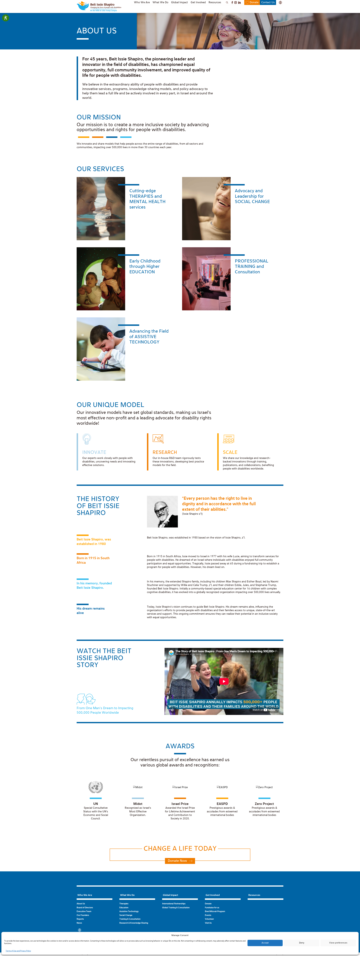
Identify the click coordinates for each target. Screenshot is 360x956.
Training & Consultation (129, 919)
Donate (254, 2)
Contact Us (268, 2)
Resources (215, 2)
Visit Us (208, 923)
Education (123, 908)
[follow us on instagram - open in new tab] (235, 2)
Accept (265, 943)
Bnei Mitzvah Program (215, 911)
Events (208, 915)
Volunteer (209, 919)
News (79, 923)
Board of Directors (85, 908)
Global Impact (179, 2)
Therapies (123, 904)
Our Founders (83, 915)
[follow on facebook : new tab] (232, 2)
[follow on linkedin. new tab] (239, 2)
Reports (80, 919)
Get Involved (198, 2)
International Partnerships (173, 904)
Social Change (125, 915)
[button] (280, 2)
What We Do (160, 2)
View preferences (338, 943)
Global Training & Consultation (176, 908)
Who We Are (142, 2)
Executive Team (84, 911)
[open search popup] (226, 2)
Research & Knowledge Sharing (133, 923)
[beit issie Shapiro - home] (99, 6)
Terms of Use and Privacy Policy (18, 951)
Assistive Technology (129, 911)
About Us (81, 904)
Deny (301, 943)
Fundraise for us (212, 908)
